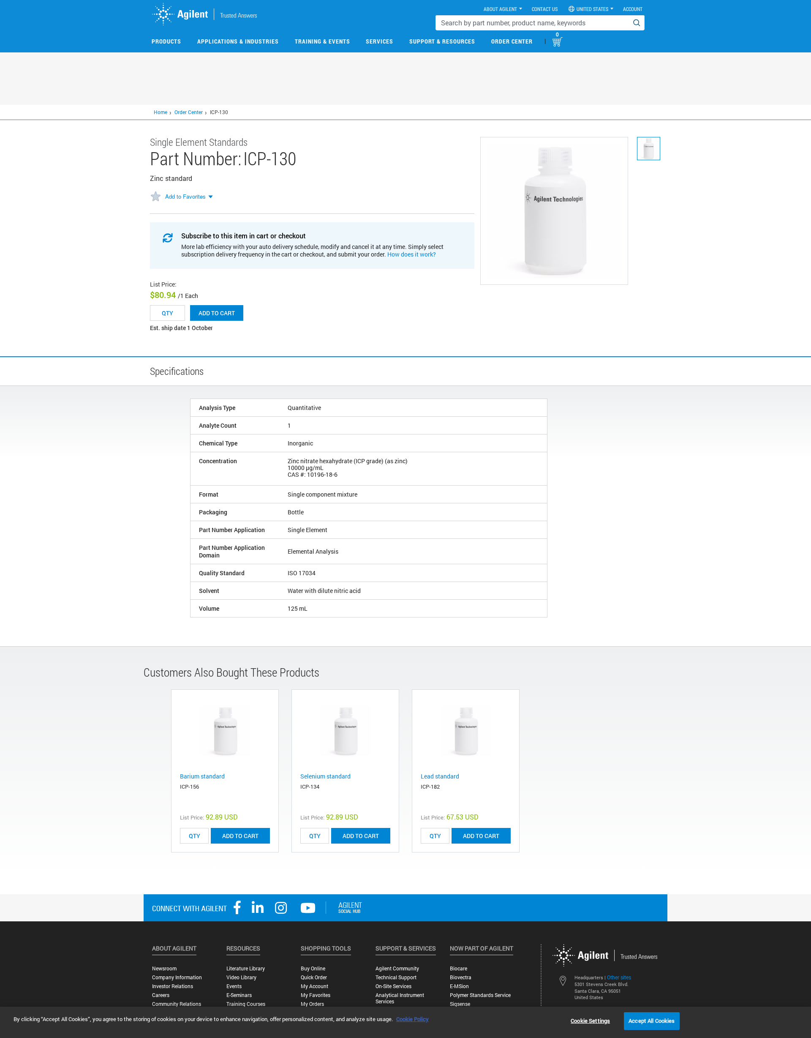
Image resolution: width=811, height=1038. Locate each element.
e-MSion (459, 986)
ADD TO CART (240, 836)
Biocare (458, 968)
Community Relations (176, 1004)
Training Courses (245, 1004)
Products (166, 41)
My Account (314, 986)
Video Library (241, 977)
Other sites (619, 977)
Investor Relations (172, 986)
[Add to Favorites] (155, 196)
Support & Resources (442, 41)
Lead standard (440, 776)
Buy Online (313, 968)
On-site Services (393, 986)
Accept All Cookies (652, 1020)
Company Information (177, 977)
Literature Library (245, 968)
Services (379, 41)
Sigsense (460, 1004)
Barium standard (202, 776)
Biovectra (460, 977)
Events (234, 986)
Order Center (512, 41)
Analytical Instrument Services (400, 998)
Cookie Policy (412, 1019)
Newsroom (164, 968)
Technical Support (396, 977)
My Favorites (315, 995)
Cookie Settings (590, 1020)
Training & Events (322, 41)
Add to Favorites (185, 196)
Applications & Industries (238, 41)
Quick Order (314, 977)
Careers (160, 995)
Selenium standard (325, 776)
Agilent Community (397, 968)
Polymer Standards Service (480, 995)
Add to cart (217, 313)
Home (160, 112)
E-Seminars (239, 995)
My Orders (312, 1004)
